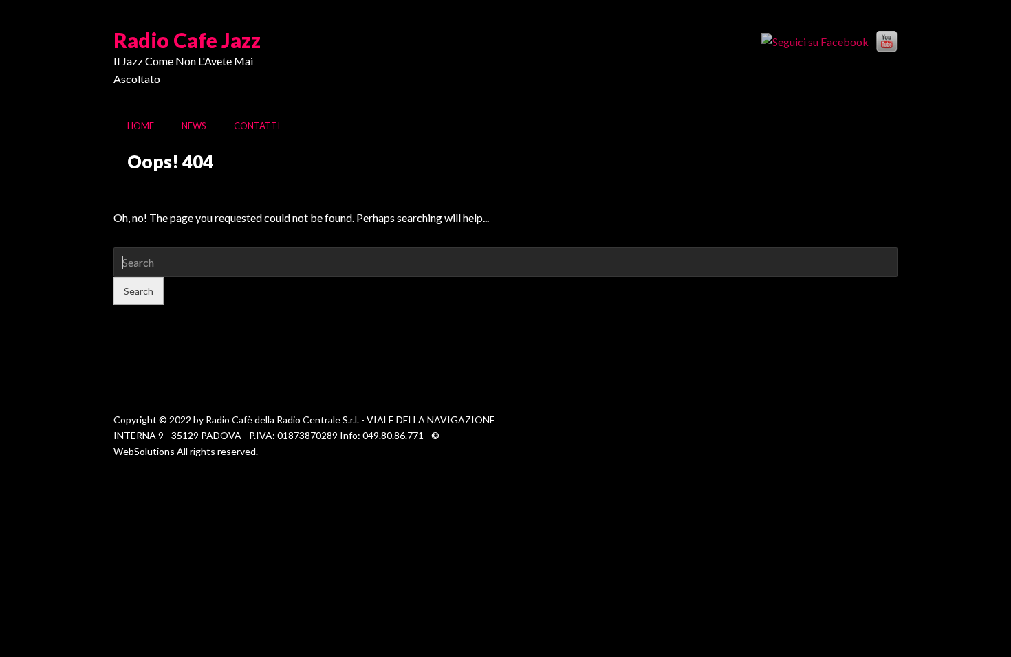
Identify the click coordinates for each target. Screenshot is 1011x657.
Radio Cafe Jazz (187, 39)
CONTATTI (257, 125)
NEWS (194, 125)
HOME (140, 125)
